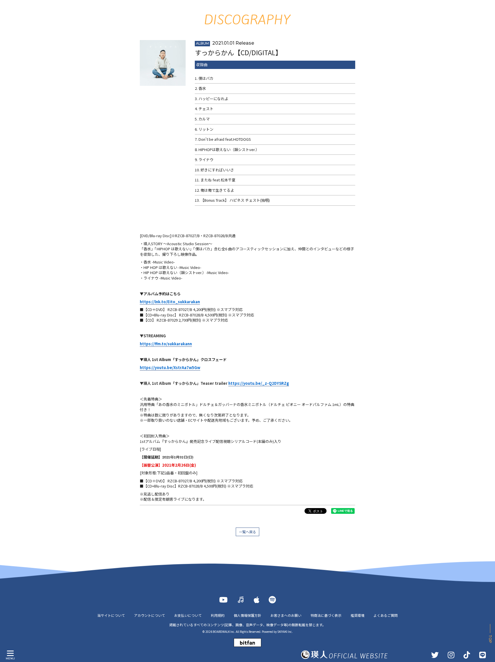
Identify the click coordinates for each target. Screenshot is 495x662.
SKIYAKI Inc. (285, 631)
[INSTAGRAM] (451, 655)
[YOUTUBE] (223, 599)
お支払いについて (188, 615)
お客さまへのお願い (285, 615)
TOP (490, 639)
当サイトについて (111, 615)
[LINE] (482, 655)
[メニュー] (10, 653)
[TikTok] (466, 655)
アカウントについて (149, 615)
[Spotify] (272, 599)
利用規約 (218, 615)
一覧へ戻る (247, 531)
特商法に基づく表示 (326, 615)
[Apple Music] (257, 599)
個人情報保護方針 (247, 615)
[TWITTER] (435, 655)
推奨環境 (357, 615)
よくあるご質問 (386, 615)
